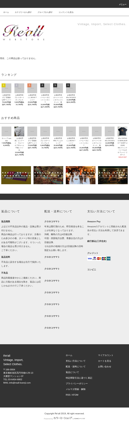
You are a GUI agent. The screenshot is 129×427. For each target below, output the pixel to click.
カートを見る (104, 361)
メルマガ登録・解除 (76, 389)
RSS (68, 395)
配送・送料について (76, 366)
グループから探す (45, 12)
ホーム (6, 12)
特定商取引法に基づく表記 (79, 378)
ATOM (75, 395)
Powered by (48, 419)
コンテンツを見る (66, 12)
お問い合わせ (104, 366)
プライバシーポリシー (77, 383)
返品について (72, 372)
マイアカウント (105, 355)
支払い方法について (76, 361)
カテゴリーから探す (23, 12)
